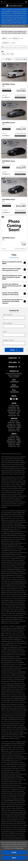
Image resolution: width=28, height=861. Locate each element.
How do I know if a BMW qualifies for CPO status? (10, 293)
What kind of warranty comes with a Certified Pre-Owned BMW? (12, 277)
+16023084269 (14, 382)
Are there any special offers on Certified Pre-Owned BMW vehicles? (12, 301)
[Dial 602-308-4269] (5, 2)
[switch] (26, 2)
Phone (4, 331)
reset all (13, 43)
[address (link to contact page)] (1, 2)
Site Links (13, 362)
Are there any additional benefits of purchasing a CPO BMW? (11, 286)
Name (7, 314)
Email (7, 323)
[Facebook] (11, 399)
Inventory (12, 358)
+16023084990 (14, 387)
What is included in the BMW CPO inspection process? (11, 269)
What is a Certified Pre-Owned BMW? (12, 262)
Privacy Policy (20, 848)
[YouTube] (16, 399)
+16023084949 (14, 392)
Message (8, 340)
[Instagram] (14, 399)
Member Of (12, 367)
